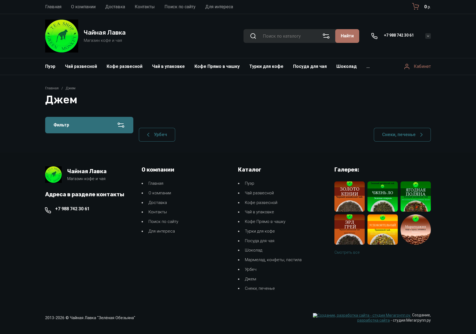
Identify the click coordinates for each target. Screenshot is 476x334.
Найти (347, 35)
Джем (250, 279)
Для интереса (161, 231)
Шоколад (346, 66)
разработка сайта (373, 320)
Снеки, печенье (260, 288)
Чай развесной (81, 66)
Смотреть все (346, 252)
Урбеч (250, 269)
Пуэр (50, 66)
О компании (159, 193)
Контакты (157, 211)
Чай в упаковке (168, 66)
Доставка (157, 202)
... (368, 66)
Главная (52, 88)
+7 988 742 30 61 (399, 35)
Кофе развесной (124, 66)
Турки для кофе (266, 66)
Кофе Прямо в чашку (217, 66)
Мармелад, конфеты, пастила (273, 259)
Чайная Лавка (105, 32)
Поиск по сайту (163, 221)
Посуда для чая (310, 66)
